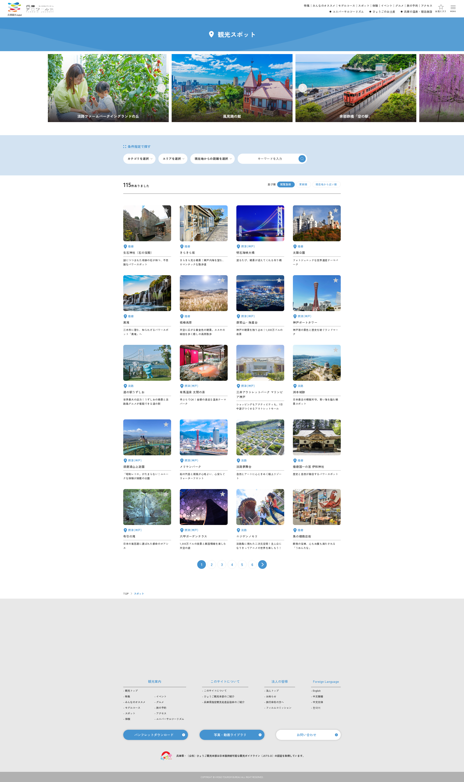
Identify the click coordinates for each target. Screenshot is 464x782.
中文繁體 (318, 696)
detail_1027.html (260, 235)
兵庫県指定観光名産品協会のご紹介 (224, 702)
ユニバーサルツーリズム (348, 11)
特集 (307, 5)
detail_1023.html (147, 519)
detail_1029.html (204, 519)
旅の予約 (412, 5)
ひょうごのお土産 (384, 11)
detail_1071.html (260, 449)
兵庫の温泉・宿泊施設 (418, 11)
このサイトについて (215, 690)
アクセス (426, 5)
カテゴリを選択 (138, 158)
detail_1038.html (317, 519)
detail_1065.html (317, 378)
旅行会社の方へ (275, 702)
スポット (364, 5)
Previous (161, 88)
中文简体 (318, 702)
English (317, 690)
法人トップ (272, 690)
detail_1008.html (317, 305)
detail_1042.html (317, 449)
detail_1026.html (260, 305)
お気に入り (441, 11)
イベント (386, 5)
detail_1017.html (147, 449)
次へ (262, 564)
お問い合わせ (306, 734)
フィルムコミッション (278, 707)
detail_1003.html (204, 449)
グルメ (399, 5)
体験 (375, 5)
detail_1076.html (147, 378)
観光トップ (131, 690)
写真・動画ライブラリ (230, 734)
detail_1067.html (260, 519)
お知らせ (271, 696)
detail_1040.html (147, 305)
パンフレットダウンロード (153, 734)
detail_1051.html (317, 235)
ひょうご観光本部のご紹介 (219, 696)
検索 (302, 158)
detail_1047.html (147, 235)
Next (302, 88)
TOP (126, 593)
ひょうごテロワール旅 (39, 8)
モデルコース (346, 5)
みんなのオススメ (324, 5)
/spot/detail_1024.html (232, 88)
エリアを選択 (172, 158)
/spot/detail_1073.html (108, 88)
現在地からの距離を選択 (211, 158)
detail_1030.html (204, 378)
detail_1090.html (204, 305)
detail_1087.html (204, 235)
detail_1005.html (260, 378)
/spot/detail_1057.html (355, 88)
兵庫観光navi (14, 8)
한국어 (316, 707)
